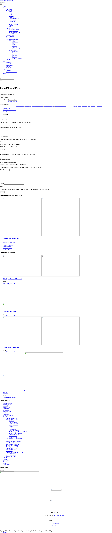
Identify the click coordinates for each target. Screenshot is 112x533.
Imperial (88, 106)
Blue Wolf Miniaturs (11, 453)
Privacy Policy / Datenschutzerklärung (56, 525)
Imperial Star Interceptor (11, 238)
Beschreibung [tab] (6, 108)
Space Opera (28, 106)
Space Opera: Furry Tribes (12, 442)
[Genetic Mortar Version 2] (57, 331)
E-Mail (2, 186)
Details (13, 242)
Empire (75, 106)
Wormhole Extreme (7, 403)
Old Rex (5, 393)
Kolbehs (11, 426)
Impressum (56, 523)
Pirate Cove (6, 460)
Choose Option (4, 99)
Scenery (5, 463)
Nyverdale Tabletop (14, 430)
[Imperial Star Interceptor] (57, 217)
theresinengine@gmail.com (60, 515)
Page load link (3, 532)
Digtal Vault (6, 410)
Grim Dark (5, 457)
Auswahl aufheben (12, 101)
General (84, 106)
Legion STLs (9, 451)
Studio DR (11, 421)
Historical (5, 406)
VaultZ (4, 412)
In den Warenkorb (4, 104)
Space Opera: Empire (49, 106)
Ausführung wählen (8, 397)
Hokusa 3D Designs (14, 434)
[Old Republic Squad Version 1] (57, 266)
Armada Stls (6, 414)
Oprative (93, 106)
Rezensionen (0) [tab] (7, 111)
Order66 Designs (13, 436)
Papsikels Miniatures (14, 427)
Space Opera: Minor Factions (13, 440)
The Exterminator (7, 407)
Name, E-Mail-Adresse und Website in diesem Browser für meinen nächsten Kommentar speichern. (26, 189)
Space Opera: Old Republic (12, 445)
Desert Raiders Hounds (10, 311)
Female (79, 106)
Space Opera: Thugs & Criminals (14, 438)
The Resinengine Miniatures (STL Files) (18, 431)
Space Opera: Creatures (11, 448)
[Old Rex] (57, 371)
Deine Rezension (4, 181)
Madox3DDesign (13, 437)
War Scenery (6, 408)
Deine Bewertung (4, 170)
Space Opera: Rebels (11, 455)
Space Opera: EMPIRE (60, 106)
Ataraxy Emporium (13, 425)
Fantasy (5, 459)
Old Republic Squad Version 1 (12, 279)
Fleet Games (6, 462)
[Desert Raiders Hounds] (57, 296)
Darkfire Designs (20, 106)
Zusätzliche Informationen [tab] (9, 110)
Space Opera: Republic (11, 418)
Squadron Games (7, 411)
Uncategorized (6, 464)
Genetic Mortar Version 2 (11, 347)
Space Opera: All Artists (37, 106)
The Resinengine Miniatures (16, 433)
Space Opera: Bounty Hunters (13, 441)
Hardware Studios (13, 423)
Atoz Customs (12, 429)
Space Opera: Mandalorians (12, 444)
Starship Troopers (7, 404)
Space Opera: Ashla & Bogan (13, 447)
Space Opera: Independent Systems (14, 452)
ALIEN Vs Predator (8, 415)
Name (2, 183)
